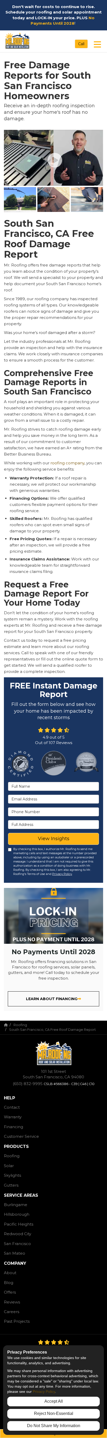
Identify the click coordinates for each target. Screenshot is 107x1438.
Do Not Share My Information (53, 1425)
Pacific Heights (18, 1224)
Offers (10, 1292)
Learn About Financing (51, 998)
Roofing (11, 1155)
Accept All (53, 1401)
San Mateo (14, 1253)
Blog (8, 1282)
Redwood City (17, 1233)
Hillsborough (16, 1214)
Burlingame (15, 1204)
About (10, 1272)
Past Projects (17, 1321)
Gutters (11, 1185)
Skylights (12, 1175)
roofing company (67, 462)
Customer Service (21, 1136)
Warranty (13, 1116)
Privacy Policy (62, 874)
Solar (9, 1165)
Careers (11, 1311)
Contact (12, 1107)
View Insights (53, 838)
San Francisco (17, 1243)
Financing (13, 1126)
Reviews (12, 1302)
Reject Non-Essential (53, 1413)
